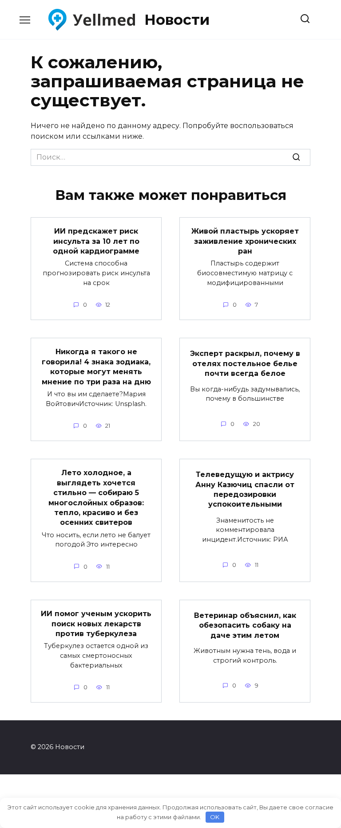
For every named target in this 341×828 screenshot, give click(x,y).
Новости (177, 19)
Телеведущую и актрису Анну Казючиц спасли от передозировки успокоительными (244, 489)
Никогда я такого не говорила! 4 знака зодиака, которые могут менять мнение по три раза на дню (96, 367)
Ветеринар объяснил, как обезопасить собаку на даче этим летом (245, 625)
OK (214, 816)
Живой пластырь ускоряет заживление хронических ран (245, 241)
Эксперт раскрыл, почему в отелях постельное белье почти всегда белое (245, 363)
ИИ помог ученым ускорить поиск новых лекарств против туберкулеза (96, 623)
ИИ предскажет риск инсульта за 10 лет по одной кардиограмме (96, 241)
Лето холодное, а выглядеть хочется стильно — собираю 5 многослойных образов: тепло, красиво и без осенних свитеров (96, 498)
